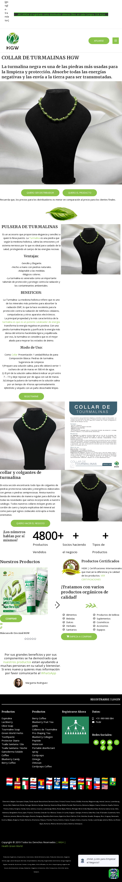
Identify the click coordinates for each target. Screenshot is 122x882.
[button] (98, 40)
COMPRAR (11, 618)
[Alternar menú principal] (115, 40)
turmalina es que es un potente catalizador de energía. (31, 321)
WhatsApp (48, 673)
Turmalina (34, 238)
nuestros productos (17, 662)
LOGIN (115, 699)
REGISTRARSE (99, 699)
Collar (15, 354)
